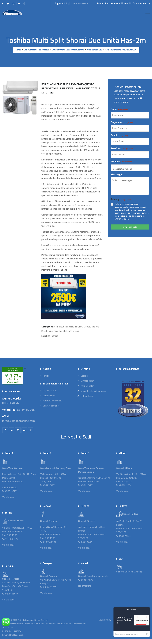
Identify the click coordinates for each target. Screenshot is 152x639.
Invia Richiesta (130, 227)
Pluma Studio (18, 635)
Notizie (46, 375)
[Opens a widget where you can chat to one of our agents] (131, 622)
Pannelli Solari (87, 386)
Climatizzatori (87, 381)
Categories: (47, 326)
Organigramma (50, 390)
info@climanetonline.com (76, 3)
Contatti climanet (51, 405)
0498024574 (124, 536)
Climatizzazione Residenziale (68, 326)
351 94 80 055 (26, 409)
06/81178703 (87, 485)
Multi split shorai (71, 331)
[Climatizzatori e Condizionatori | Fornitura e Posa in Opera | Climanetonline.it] (12, 14)
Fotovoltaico (87, 396)
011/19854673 (11, 539)
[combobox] (130, 167)
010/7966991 (49, 542)
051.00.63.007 (49, 587)
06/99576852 (49, 485)
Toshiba (54, 336)
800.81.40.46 (10, 403)
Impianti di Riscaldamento (93, 391)
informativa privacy (130, 204)
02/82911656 (125, 485)
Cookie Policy (105, 620)
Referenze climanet (52, 400)
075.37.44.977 (11, 593)
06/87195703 (11, 491)
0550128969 (86, 542)
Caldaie (84, 375)
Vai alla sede (8, 497)
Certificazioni (49, 395)
